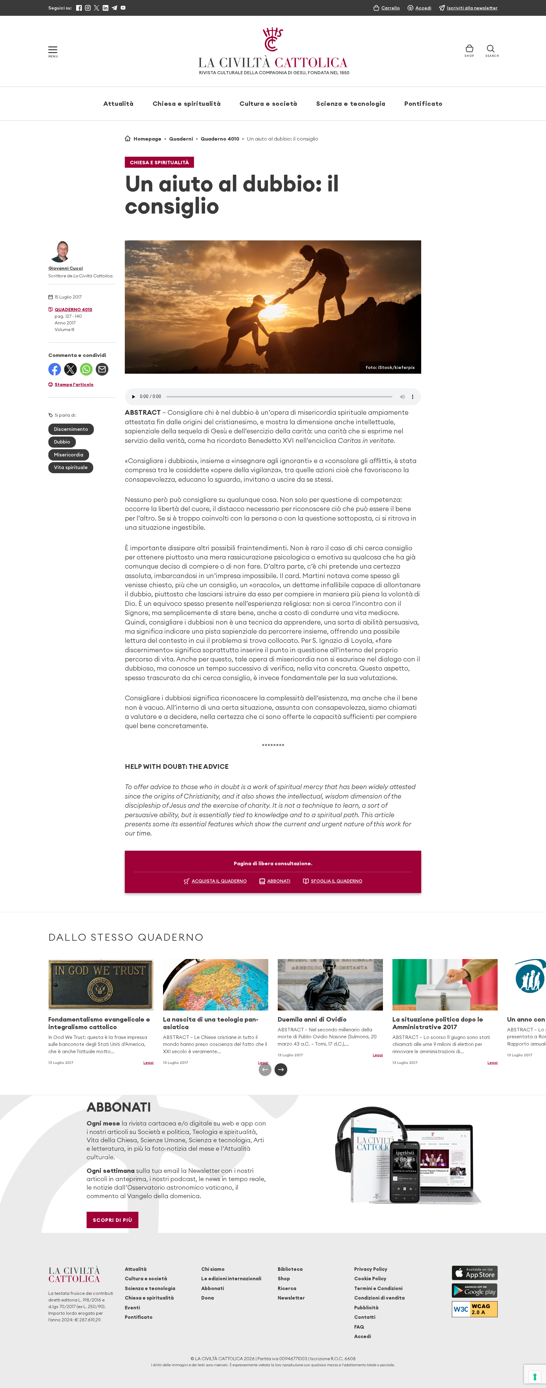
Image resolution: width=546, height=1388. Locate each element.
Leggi (148, 1062)
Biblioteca (290, 1269)
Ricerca (287, 1288)
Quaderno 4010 (220, 139)
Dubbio (62, 442)
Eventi (132, 1308)
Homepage (147, 139)
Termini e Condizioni (378, 1288)
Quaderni (181, 139)
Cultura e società (268, 103)
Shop (284, 1279)
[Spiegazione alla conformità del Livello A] (475, 1309)
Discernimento (71, 429)
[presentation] (265, 1069)
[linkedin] (105, 8)
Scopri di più (112, 1220)
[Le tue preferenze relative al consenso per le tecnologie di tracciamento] (535, 1377)
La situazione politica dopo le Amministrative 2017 (437, 1023)
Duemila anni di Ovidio (312, 1019)
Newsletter (291, 1298)
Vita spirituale (71, 467)
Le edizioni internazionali (231, 1279)
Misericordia (68, 455)
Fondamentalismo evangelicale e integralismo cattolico (99, 1023)
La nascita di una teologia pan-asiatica (210, 1023)
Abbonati (212, 1288)
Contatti (364, 1317)
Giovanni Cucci (65, 268)
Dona (207, 1298)
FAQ (359, 1327)
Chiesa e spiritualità (187, 103)
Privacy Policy (370, 1269)
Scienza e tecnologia (350, 103)
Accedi (362, 1336)
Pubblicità (366, 1308)
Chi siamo (213, 1269)
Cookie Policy (370, 1279)
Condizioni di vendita (379, 1298)
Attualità (118, 103)
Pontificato (423, 103)
